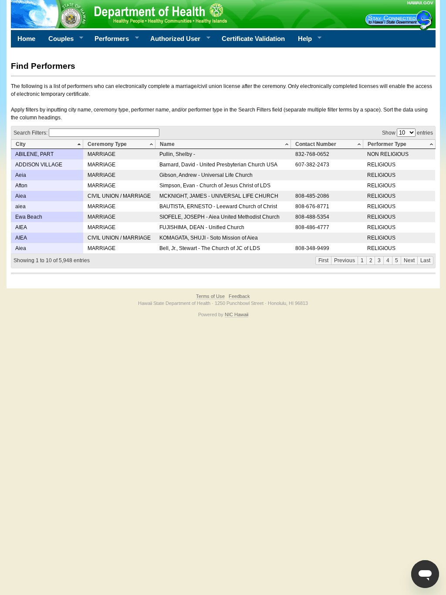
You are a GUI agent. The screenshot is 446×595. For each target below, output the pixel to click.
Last (425, 260)
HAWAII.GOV (420, 2)
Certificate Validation (253, 38)
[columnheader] (47, 144)
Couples (58, 39)
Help (301, 39)
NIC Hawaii (236, 314)
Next (409, 260)
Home (26, 38)
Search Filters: (31, 133)
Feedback (239, 296)
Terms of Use (210, 296)
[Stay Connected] (400, 20)
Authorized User (172, 39)
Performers (108, 39)
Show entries (407, 133)
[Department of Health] (181, 14)
